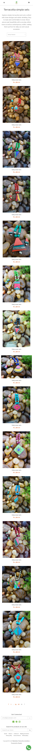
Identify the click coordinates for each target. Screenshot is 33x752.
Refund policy (25, 735)
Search (5, 733)
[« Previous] (8, 704)
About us (10, 733)
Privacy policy (9, 735)
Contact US (16, 733)
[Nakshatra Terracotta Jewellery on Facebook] (13, 722)
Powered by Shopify (16, 743)
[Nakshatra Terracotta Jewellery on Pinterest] (16, 722)
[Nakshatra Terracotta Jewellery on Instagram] (19, 722)
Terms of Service (17, 735)
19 (15, 704)
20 (18, 704)
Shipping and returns (24, 733)
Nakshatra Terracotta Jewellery (21, 741)
